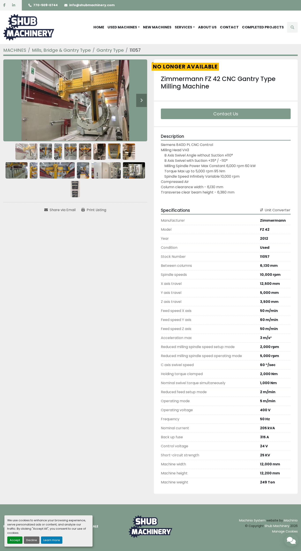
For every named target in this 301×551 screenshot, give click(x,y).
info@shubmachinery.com (92, 5)
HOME (98, 27)
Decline (31, 540)
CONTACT (229, 27)
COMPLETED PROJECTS (263, 27)
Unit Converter (277, 210)
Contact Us (225, 114)
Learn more (51, 540)
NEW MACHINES (157, 27)
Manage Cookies (285, 531)
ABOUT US (207, 27)
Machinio (291, 520)
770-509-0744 (45, 5)
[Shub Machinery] (150, 526)
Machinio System (252, 520)
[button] (124, 27)
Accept (15, 540)
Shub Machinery (277, 526)
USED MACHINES (122, 27)
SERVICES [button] (183, 27)
